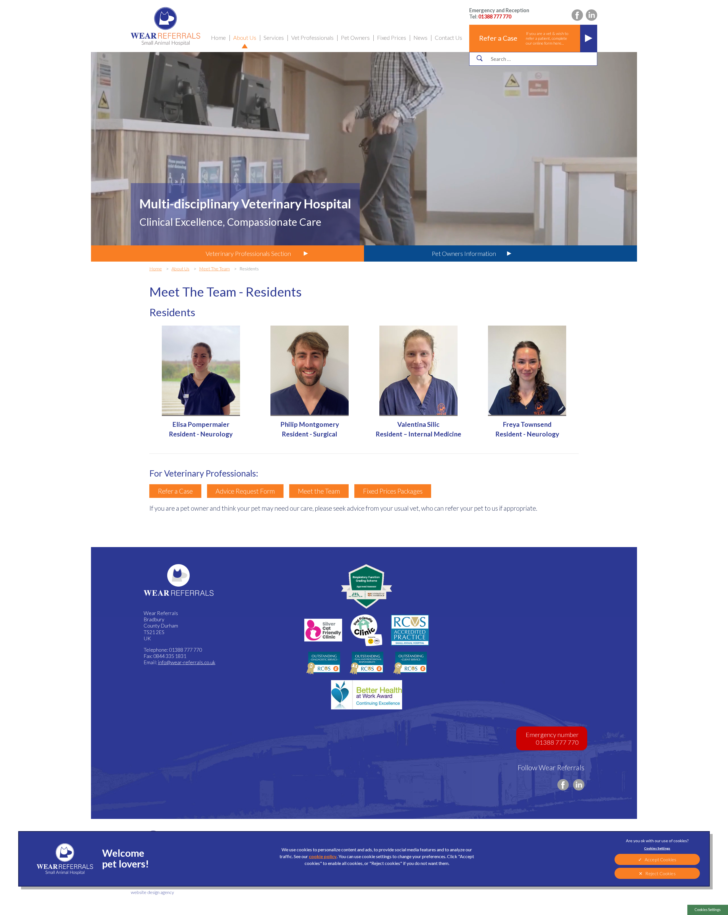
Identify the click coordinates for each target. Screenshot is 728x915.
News (420, 37)
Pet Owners (355, 37)
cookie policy (323, 856)
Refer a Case (175, 491)
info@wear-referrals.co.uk (186, 662)
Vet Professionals (312, 37)
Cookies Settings (707, 909)
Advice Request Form (245, 491)
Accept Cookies (660, 859)
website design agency (152, 892)
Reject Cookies (660, 873)
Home (218, 37)
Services (274, 37)
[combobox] (538, 59)
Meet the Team (319, 491)
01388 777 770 (499, 13)
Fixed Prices (391, 37)
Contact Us (448, 37)
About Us (244, 37)
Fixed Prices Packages (393, 491)
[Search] (479, 58)
